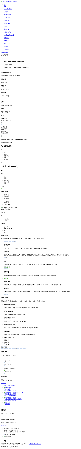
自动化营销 (7, 23)
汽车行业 (6, 41)
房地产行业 (7, 43)
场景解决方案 (7, 14)
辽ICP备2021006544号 (35, 444)
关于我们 (6, 46)
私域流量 (6, 20)
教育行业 (6, 38)
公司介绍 (6, 49)
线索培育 (6, 29)
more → (3, 383)
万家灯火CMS (8, 9)
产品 (5, 6)
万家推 (6, 11)
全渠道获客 (7, 17)
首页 (5, 4)
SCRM (5, 26)
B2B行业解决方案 (9, 35)
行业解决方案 (7, 32)
